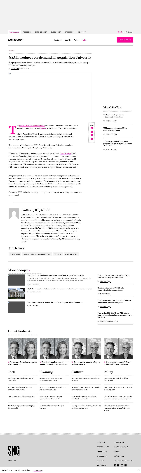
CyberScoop (56, 32)
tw (118, 465)
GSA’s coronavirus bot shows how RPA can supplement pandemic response (114, 301)
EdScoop (82, 32)
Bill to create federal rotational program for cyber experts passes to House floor (117, 143)
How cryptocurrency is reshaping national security (86, 363)
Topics (57, 39)
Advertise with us (120, 447)
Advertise (120, 32)
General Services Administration (32, 125)
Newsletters (118, 442)
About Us (12, 460)
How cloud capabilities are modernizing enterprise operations (53, 363)
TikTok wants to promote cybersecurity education (113, 116)
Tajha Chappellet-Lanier (109, 321)
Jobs (84, 39)
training (43, 128)
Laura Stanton (65, 153)
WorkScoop (14, 32)
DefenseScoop (41, 32)
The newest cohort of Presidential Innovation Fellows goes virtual (111, 289)
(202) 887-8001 (118, 456)
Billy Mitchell (15, 68)
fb (114, 465)
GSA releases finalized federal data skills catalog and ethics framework (55, 302)
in (121, 465)
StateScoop (70, 32)
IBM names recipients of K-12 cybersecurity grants (115, 129)
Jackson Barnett (35, 292)
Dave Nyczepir (111, 149)
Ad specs (117, 451)
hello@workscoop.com (123, 461)
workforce (15, 254)
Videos (76, 39)
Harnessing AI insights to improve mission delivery (22, 363)
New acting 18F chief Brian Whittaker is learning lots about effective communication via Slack (115, 315)
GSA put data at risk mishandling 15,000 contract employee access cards (114, 276)
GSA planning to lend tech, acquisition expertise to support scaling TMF (55, 275)
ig (125, 465)
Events (68, 39)
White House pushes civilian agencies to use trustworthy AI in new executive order (59, 289)
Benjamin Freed (111, 121)
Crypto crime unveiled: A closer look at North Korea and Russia (117, 363)
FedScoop (27, 32)
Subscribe (126, 40)
